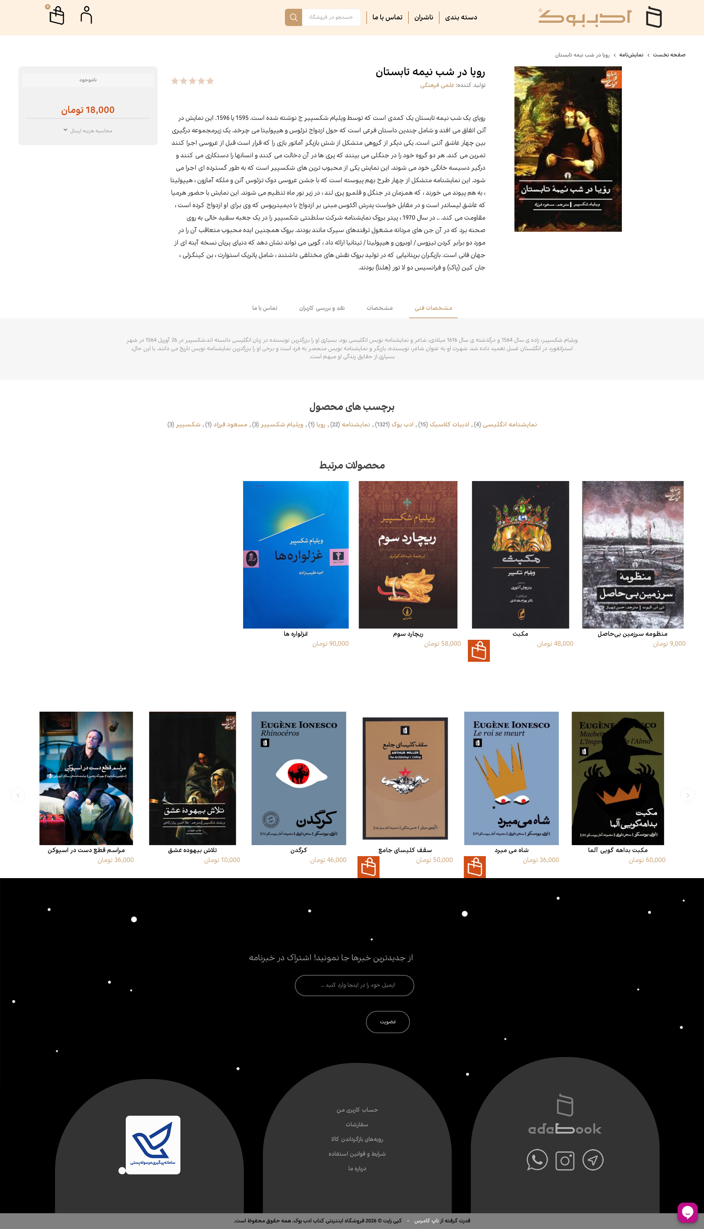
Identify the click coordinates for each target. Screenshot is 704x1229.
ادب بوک (403, 425)
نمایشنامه (356, 425)
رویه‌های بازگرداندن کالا (357, 1139)
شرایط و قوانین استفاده (357, 1154)
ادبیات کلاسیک (449, 425)
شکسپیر (188, 425)
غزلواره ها (296, 634)
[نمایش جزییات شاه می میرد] (511, 778)
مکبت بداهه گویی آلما (618, 851)
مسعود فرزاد (230, 425)
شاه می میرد (512, 851)
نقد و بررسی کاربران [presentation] (322, 308)
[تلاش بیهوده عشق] (192, 778)
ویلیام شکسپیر (282, 425)
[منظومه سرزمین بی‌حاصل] (633, 555)
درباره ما (357, 1169)
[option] (618, 794)
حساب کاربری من (357, 1110)
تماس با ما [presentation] (264, 308)
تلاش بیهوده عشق (192, 851)
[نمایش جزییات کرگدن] (298, 778)
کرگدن (298, 851)
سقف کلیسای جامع (405, 851)
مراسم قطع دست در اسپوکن (86, 851)
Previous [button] (688, 795)
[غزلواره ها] (296, 555)
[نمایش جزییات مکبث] (520, 555)
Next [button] (18, 795)
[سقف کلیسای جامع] (405, 778)
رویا (321, 425)
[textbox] (331, 17)
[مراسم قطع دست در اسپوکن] (86, 778)
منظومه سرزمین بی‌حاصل (633, 634)
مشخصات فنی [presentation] (433, 308)
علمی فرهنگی (437, 85)
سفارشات (357, 1125)
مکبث (520, 634)
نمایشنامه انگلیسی (510, 425)
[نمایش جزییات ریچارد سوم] (408, 555)
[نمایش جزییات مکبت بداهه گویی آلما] (618, 778)
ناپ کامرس (427, 1221)
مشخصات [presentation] (380, 308)
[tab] (433, 309)
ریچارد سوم (408, 634)
